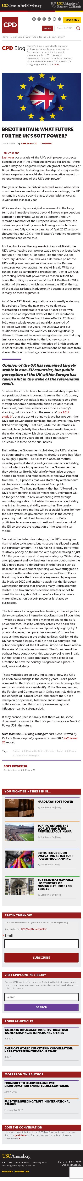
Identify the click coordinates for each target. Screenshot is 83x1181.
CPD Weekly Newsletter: (34, 929)
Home (5, 37)
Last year (8, 157)
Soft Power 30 (29, 143)
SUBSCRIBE (72, 19)
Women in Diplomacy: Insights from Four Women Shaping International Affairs (36, 1031)
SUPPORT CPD (22, 1172)
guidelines (20, 1135)
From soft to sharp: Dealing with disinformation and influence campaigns (36, 1085)
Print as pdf (11, 153)
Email (8, 935)
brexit (60, 751)
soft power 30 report (28, 755)
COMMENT (47, 143)
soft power (27, 751)
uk (35, 751)
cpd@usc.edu (74, 1165)
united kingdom (47, 751)
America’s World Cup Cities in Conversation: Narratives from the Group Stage (38, 1050)
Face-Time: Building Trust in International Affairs (37, 1103)
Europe (16, 751)
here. (56, 64)
